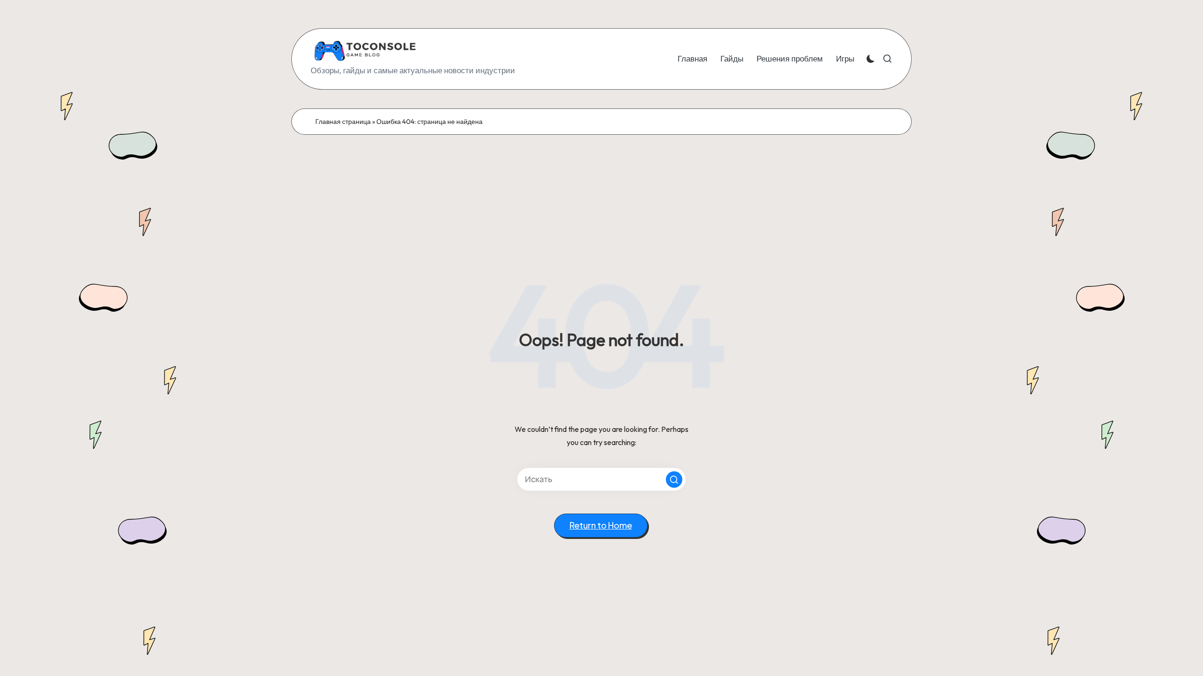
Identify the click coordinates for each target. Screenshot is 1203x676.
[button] (674, 479)
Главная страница (343, 121)
